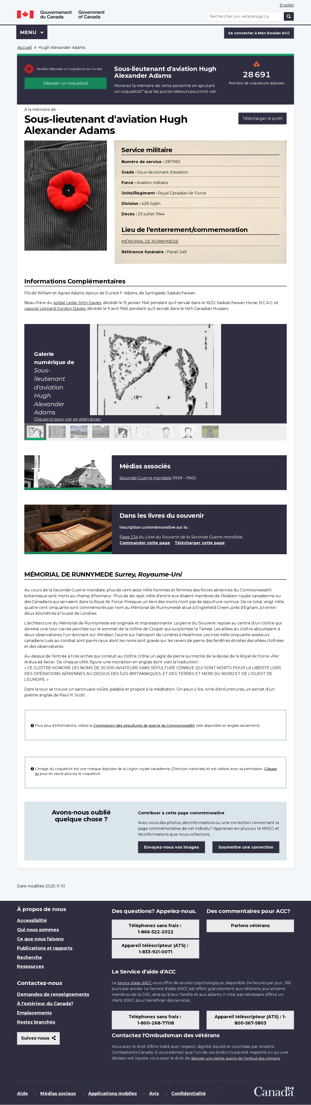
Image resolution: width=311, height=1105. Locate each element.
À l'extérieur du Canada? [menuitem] (45, 1003)
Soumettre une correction (245, 847)
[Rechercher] (289, 16)
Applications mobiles (112, 1093)
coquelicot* (132, 91)
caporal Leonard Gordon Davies (54, 308)
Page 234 (129, 537)
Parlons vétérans (250, 925)
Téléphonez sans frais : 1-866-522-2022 (155, 929)
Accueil (24, 47)
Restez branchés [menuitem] (36, 1022)
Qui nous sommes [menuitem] (38, 929)
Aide (22, 1093)
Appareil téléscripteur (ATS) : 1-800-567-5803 (250, 1020)
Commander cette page (145, 543)
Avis (154, 1093)
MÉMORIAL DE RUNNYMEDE (150, 241)
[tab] (35, 431)
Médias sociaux (58, 1093)
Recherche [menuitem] (29, 957)
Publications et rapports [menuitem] (44, 948)
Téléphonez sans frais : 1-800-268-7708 (155, 1020)
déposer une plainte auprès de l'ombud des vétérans (235, 1058)
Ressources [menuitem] (30, 966)
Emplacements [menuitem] (34, 1013)
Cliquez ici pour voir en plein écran (67, 419)
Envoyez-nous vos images (171, 847)
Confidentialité (188, 1093)
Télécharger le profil (262, 118)
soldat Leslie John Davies (77, 302)
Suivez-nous (40, 1040)
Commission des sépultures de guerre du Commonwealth (144, 725)
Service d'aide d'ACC (134, 983)
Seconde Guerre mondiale (145, 478)
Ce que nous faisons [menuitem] (40, 939)
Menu (33, 32)
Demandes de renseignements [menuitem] (53, 994)
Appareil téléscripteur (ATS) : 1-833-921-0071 (155, 949)
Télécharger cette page (200, 543)
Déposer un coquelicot (65, 83)
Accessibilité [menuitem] (32, 920)
